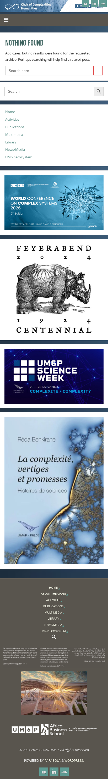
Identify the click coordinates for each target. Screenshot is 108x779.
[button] (54, 638)
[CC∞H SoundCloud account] (103, 3)
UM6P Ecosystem (53, 631)
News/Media (15, 149)
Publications (14, 127)
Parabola (53, 760)
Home (10, 112)
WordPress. (74, 760)
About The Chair (53, 594)
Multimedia (14, 134)
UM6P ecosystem (18, 157)
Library (10, 142)
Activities (12, 119)
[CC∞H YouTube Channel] (85, 3)
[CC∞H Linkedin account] (94, 3)
